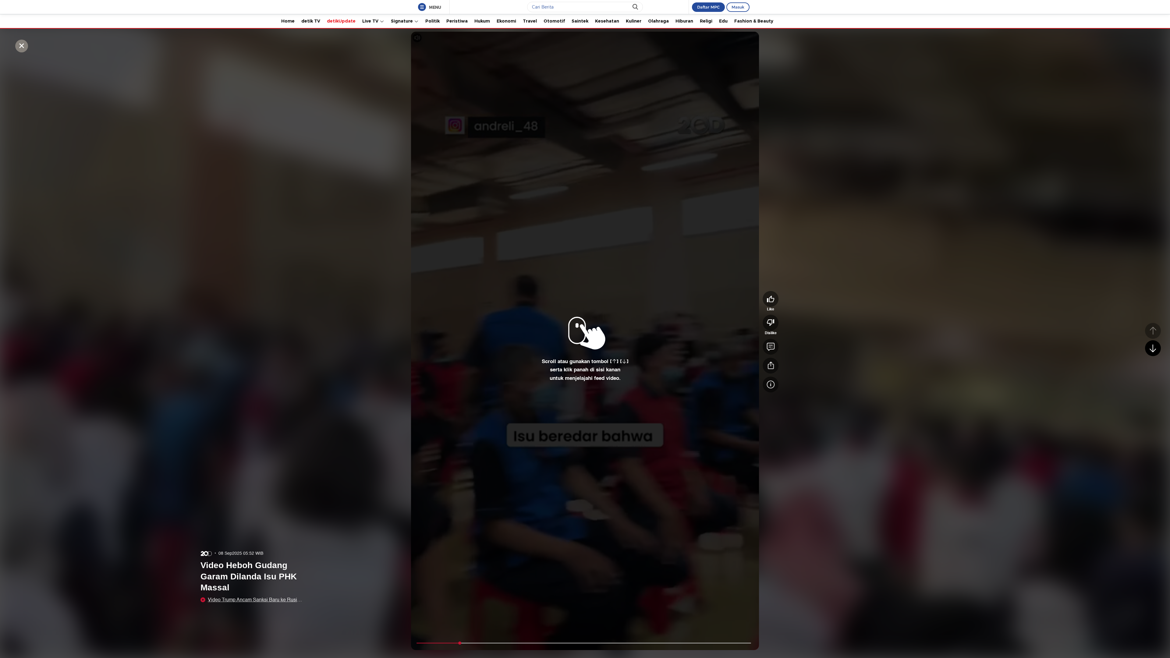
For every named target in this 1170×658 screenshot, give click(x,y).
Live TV (371, 21)
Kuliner (633, 21)
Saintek (580, 21)
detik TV (310, 21)
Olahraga (658, 21)
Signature (402, 21)
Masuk (738, 7)
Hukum (482, 21)
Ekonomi (506, 21)
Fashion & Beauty (753, 21)
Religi (706, 21)
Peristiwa (457, 21)
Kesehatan (607, 21)
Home (288, 21)
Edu (723, 21)
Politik (432, 21)
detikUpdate (341, 21)
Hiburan (684, 21)
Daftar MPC (708, 7)
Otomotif (554, 21)
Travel (530, 21)
